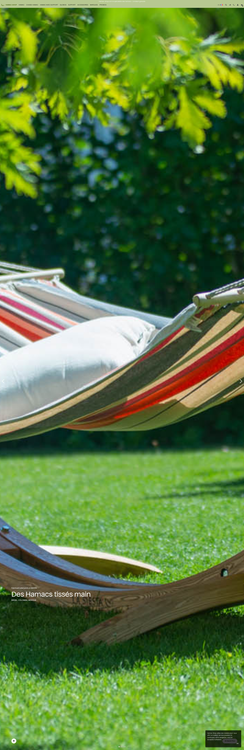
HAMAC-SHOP (11, 5)
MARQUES (94, 5)
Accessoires (82, 5)
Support (72, 5)
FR (219, 5)
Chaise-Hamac (32, 5)
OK (237, 743)
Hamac (21, 5)
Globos (63, 5)
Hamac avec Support (49, 5)
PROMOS (103, 5)
